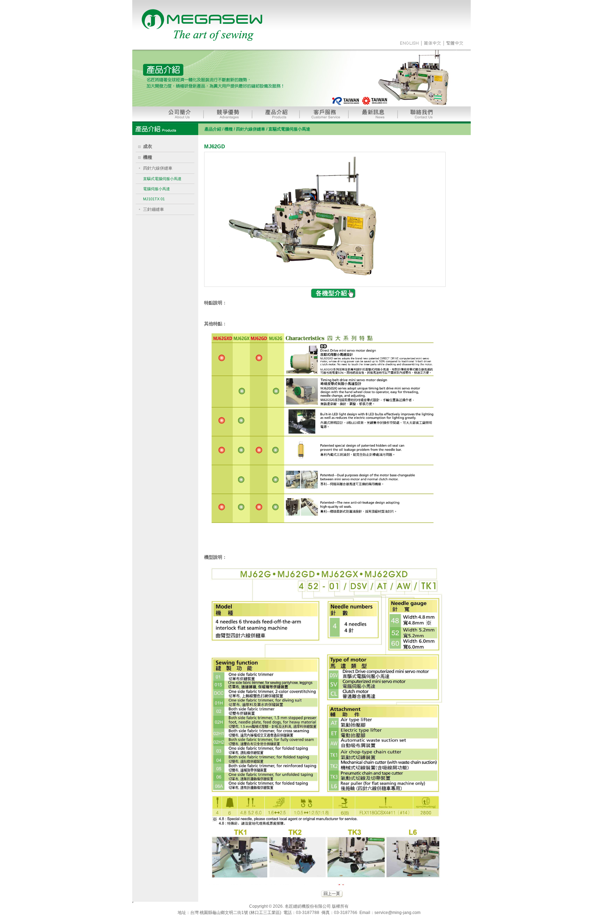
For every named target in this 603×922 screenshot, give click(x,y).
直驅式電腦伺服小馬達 (162, 179)
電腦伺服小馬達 (156, 189)
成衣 (147, 146)
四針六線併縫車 (157, 168)
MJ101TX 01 (154, 199)
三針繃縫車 (153, 209)
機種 (147, 157)
